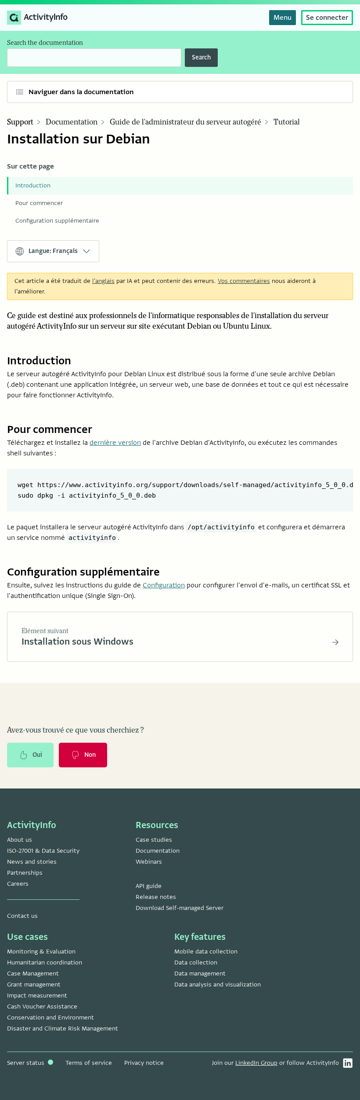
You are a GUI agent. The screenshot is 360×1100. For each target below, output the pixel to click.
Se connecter (327, 17)
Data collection (195, 962)
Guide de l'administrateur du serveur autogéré (185, 122)
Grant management (34, 984)
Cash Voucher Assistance (42, 1006)
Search (201, 57)
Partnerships (25, 873)
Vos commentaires (244, 281)
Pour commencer (39, 203)
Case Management (33, 973)
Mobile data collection (206, 951)
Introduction (32, 185)
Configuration (164, 585)
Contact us (22, 916)
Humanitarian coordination (44, 962)
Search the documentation (45, 43)
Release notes (156, 897)
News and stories (32, 862)
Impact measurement (37, 995)
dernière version (115, 442)
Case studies (154, 840)
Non (90, 755)
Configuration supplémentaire (57, 220)
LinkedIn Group (256, 1063)
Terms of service (88, 1063)
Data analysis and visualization (217, 984)
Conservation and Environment (50, 1017)
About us (19, 840)
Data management (200, 973)
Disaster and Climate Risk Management (62, 1028)
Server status (26, 1063)
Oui (37, 755)
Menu (283, 17)
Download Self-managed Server (179, 908)
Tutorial (287, 122)
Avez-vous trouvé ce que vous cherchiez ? (75, 730)
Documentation (71, 122)
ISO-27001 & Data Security (43, 851)
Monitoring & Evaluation (41, 951)
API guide (149, 886)
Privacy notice (144, 1063)
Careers (18, 884)
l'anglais (103, 281)
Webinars (149, 862)
